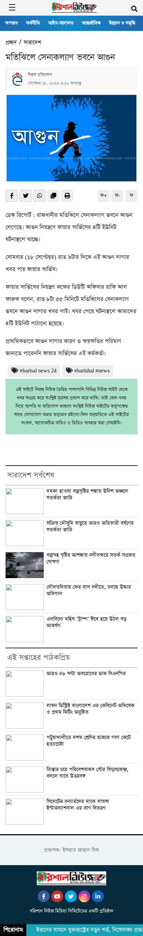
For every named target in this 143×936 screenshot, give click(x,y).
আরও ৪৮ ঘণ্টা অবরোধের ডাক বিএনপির (86, 673)
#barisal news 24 (38, 371)
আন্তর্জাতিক (91, 23)
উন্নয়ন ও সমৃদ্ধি (122, 23)
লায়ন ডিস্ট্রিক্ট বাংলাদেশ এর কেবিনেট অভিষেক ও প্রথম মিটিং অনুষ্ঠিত (90, 709)
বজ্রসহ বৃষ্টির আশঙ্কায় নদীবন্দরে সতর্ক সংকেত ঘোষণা (91, 558)
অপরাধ (11, 23)
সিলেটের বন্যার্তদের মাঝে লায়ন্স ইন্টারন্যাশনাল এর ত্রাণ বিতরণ (78, 805)
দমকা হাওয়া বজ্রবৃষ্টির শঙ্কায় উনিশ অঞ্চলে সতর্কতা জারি (87, 494)
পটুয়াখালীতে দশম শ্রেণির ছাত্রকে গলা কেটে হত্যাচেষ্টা (89, 741)
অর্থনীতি (33, 23)
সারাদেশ (32, 43)
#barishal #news (92, 371)
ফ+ (103, 195)
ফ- (117, 195)
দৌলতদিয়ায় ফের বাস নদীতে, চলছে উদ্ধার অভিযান (89, 590)
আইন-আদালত (61, 23)
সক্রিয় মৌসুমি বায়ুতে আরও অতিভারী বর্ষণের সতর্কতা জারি (90, 526)
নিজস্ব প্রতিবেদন (40, 74)
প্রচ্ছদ (11, 43)
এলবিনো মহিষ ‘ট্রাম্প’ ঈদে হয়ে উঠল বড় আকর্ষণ (86, 622)
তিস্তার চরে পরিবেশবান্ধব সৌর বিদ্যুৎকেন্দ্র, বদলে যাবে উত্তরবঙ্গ (87, 773)
